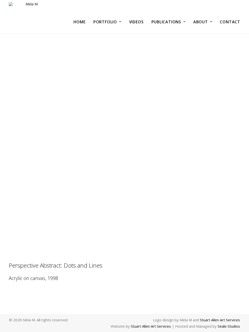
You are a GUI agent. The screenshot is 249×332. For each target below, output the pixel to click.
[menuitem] (81, 22)
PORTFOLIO (105, 22)
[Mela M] (30, 16)
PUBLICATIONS (166, 22)
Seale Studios (229, 326)
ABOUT (200, 22)
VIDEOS (136, 22)
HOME (79, 22)
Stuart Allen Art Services (220, 319)
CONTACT (230, 22)
